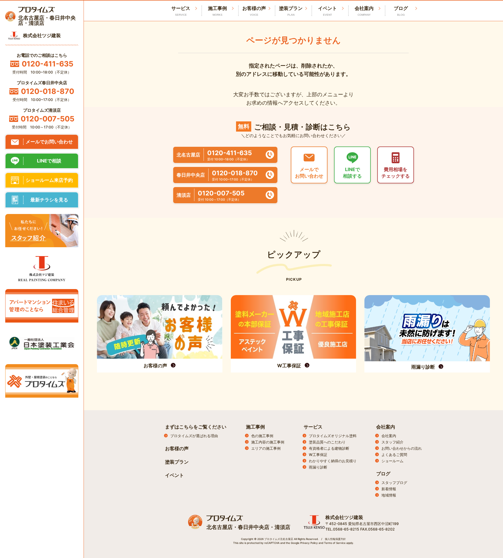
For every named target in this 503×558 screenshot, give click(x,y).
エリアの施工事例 (266, 448)
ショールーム (392, 461)
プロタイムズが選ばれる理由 (194, 435)
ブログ (401, 10)
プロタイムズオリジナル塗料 (333, 435)
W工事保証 (318, 454)
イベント (327, 10)
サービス (313, 427)
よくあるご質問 (394, 454)
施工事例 (217, 10)
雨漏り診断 (318, 467)
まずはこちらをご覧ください (195, 427)
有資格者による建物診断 (329, 448)
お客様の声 (254, 10)
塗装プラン (291, 10)
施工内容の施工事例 (267, 442)
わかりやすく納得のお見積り (333, 461)
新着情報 (388, 489)
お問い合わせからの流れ (401, 448)
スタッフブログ (394, 482)
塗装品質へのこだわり (327, 442)
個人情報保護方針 (335, 538)
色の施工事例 (262, 435)
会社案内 (364, 10)
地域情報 (388, 495)
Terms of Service (335, 542)
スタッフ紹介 (392, 442)
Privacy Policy (309, 542)
